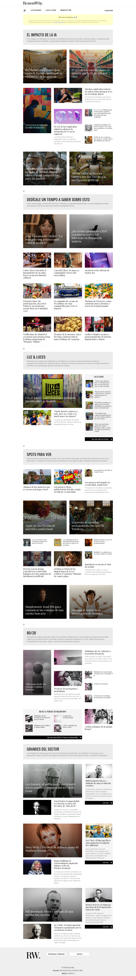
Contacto (79, 954)
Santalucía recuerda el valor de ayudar (98, 565)
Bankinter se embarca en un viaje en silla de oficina (103, 553)
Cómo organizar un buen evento (70, 726)
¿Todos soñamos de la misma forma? (98, 727)
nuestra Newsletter (58, 22)
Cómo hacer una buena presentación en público (102, 696)
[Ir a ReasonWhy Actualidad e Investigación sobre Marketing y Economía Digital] (33, 3)
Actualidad (36, 10)
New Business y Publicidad (56, 954)
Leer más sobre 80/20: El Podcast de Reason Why (62, 737)
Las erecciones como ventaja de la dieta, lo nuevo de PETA (39, 541)
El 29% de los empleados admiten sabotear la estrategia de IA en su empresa (65, 130)
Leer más (106, 803)
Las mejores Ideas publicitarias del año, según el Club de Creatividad (67, 489)
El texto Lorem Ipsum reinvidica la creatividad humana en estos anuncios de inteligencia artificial (37, 572)
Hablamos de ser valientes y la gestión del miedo (98, 652)
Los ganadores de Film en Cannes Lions (103, 471)
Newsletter (66, 10)
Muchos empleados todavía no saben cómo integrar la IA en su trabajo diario (98, 91)
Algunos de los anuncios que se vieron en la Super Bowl (36, 488)
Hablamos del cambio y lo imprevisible (42, 726)
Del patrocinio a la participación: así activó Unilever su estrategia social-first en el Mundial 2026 (35, 306)
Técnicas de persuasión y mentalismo (66, 689)
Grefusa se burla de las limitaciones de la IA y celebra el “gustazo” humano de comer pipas (67, 572)
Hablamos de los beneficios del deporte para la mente (42, 717)
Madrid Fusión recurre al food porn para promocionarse (103, 541)
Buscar (109, 10)
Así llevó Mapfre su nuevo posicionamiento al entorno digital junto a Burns (98, 337)
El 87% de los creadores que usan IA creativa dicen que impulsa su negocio (103, 139)
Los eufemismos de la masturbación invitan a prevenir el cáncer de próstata (71, 542)
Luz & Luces (51, 10)
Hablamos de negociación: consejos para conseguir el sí (103, 673)
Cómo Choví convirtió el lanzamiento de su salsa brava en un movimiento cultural (34, 274)
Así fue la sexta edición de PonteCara (97, 271)
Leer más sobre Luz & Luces (100, 439)
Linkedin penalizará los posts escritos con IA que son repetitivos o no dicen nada (103, 127)
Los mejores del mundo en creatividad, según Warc (97, 483)
